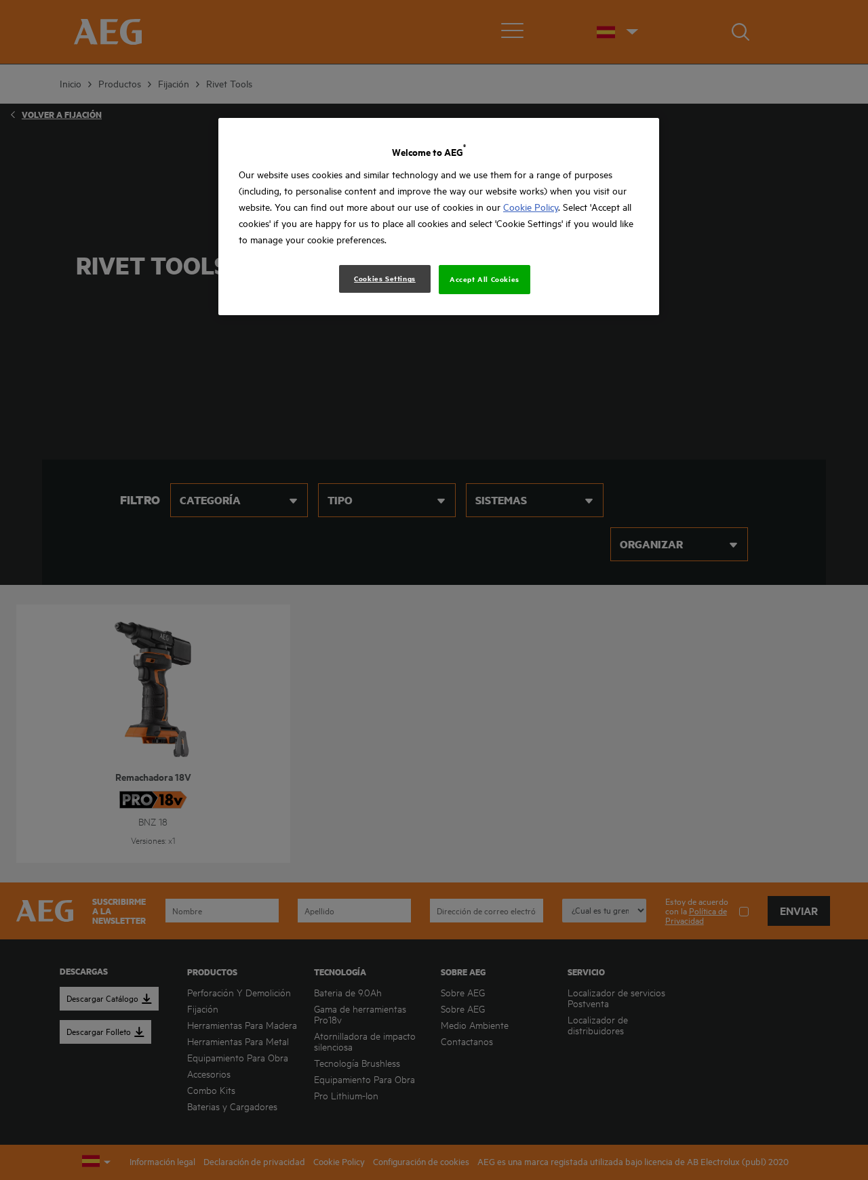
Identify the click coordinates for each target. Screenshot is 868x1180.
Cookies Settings (385, 278)
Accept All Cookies (484, 279)
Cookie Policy (530, 207)
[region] (438, 216)
